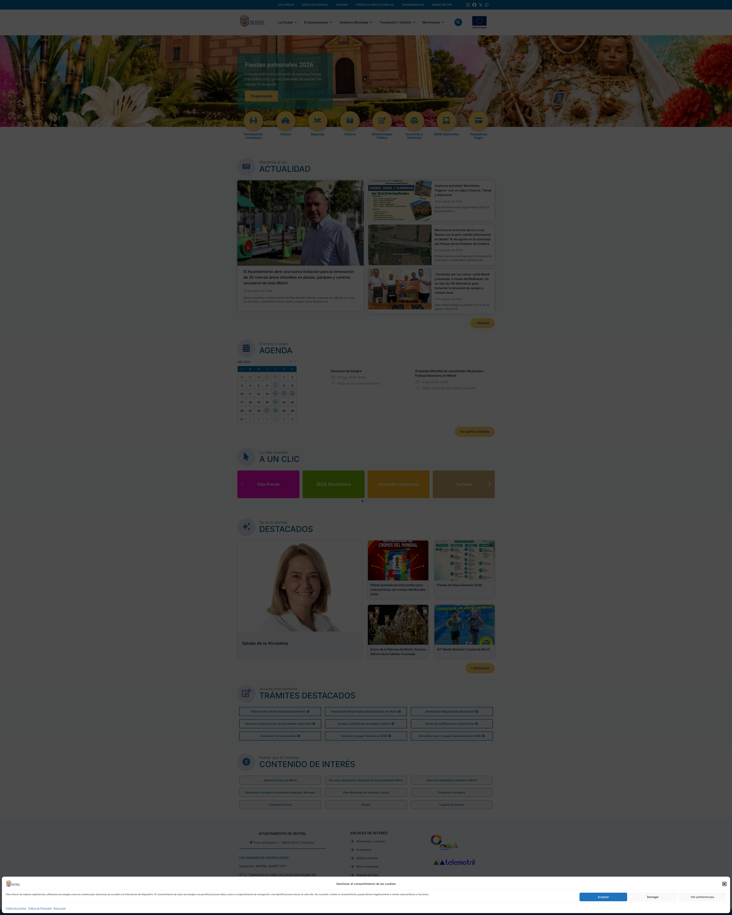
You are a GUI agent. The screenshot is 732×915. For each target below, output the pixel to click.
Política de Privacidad (39, 908)
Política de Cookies (16, 908)
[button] (724, 884)
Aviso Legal (59, 908)
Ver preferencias (702, 897)
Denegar (653, 897)
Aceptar (603, 897)
